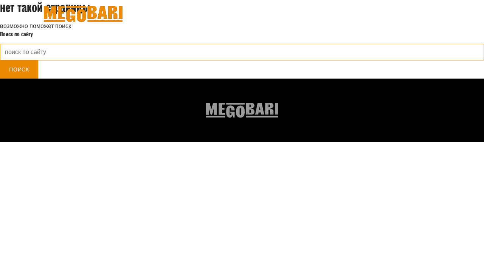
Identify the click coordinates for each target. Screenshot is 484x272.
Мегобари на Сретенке (398, 15)
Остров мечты (346, 15)
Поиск (19, 69)
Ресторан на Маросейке (292, 15)
